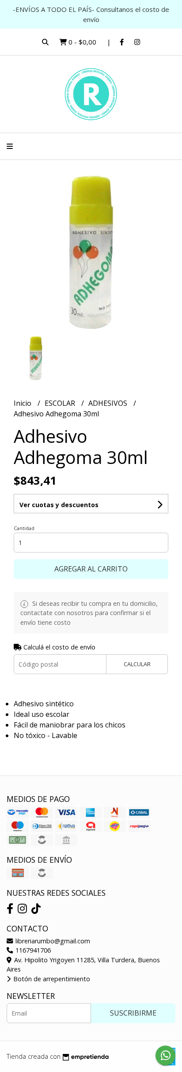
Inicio (23, 403)
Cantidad (24, 528)
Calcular (137, 664)
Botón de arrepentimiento (50, 979)
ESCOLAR (61, 403)
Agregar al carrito (91, 569)
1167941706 (32, 950)
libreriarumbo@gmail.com (52, 941)
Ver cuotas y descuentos (59, 505)
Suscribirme (133, 1013)
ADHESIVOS (108, 403)
